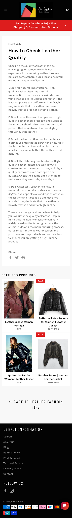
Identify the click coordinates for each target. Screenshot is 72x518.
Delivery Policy (12, 468)
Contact (8, 473)
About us (8, 441)
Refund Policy (11, 452)
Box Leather (17, 501)
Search (7, 436)
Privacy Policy (11, 457)
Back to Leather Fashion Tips (37, 405)
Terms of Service (13, 463)
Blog (6, 447)
